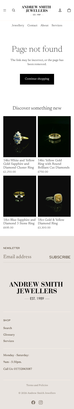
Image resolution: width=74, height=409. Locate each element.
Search (7, 328)
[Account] (60, 10)
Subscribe (60, 257)
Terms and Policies (37, 385)
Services (57, 25)
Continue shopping (37, 79)
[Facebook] (33, 402)
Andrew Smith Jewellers (42, 393)
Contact (32, 25)
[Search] (13, 10)
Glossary (9, 334)
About (44, 25)
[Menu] (4, 10)
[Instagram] (40, 402)
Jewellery (18, 25)
